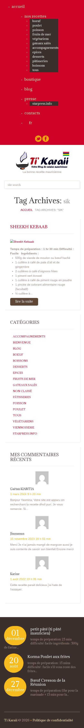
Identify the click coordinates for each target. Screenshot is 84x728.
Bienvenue (22, 342)
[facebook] (45, 138)
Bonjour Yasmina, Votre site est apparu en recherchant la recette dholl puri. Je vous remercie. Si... (37, 504)
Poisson (38, 30)
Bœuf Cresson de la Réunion (47, 682)
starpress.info (42, 103)
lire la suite (24, 301)
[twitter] (38, 138)
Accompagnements (45, 48)
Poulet (37, 25)
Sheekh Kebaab (29, 227)
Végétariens (40, 39)
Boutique (32, 79)
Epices (36, 52)
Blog (28, 89)
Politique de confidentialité (53, 720)
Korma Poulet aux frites (49, 656)
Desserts (38, 56)
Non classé (22, 391)
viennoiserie (23, 427)
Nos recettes (35, 16)
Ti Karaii (10, 720)
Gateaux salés (41, 43)
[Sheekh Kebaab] (22, 241)
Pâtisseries (40, 61)
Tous (35, 70)
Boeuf (36, 21)
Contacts (32, 113)
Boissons (38, 65)
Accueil (18, 6)
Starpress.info (25, 433)
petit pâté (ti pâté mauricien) (45, 631)
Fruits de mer (41, 34)
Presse (30, 98)
